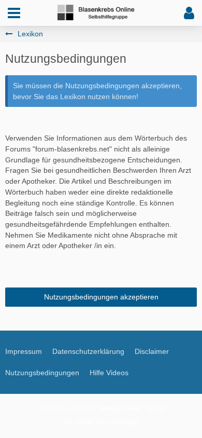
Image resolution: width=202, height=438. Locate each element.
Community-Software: (101, 408)
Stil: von (101, 422)
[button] (14, 13)
